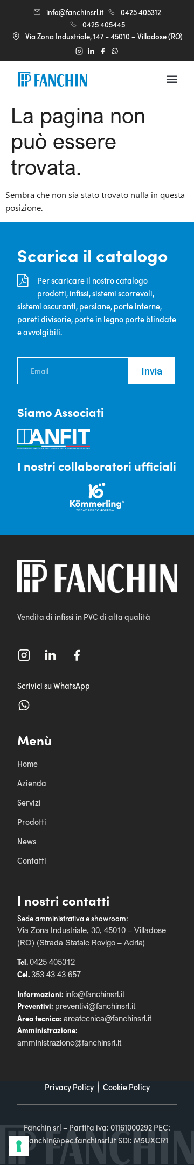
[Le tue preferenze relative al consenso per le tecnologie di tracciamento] (19, 1146)
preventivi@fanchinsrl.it (95, 1006)
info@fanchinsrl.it (94, 994)
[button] (172, 79)
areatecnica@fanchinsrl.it (107, 1018)
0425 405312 (52, 961)
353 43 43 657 (56, 974)
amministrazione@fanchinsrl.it (69, 1042)
